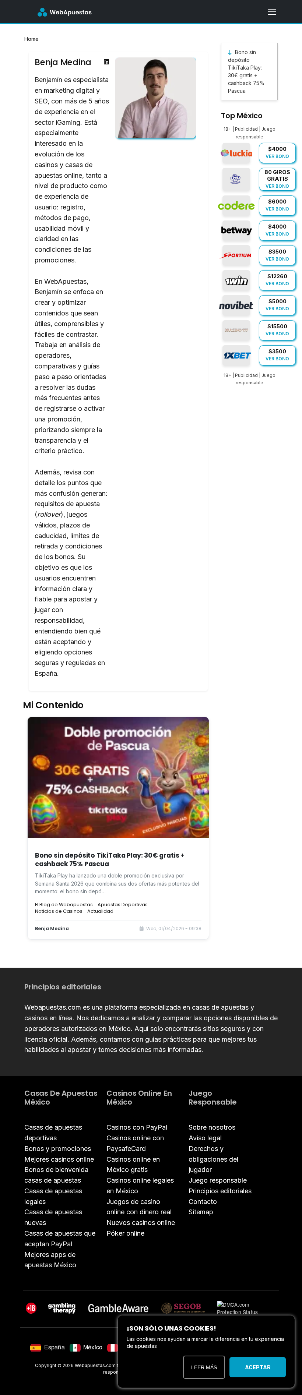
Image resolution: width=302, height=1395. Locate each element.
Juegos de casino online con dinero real (139, 1207)
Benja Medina (52, 928)
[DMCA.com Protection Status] (246, 1308)
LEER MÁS (204, 1367)
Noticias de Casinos (58, 911)
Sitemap (201, 1212)
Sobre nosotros (212, 1127)
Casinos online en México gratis (133, 1164)
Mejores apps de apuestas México (50, 1260)
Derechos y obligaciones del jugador (213, 1159)
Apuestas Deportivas (123, 904)
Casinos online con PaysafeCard (135, 1143)
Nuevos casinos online (140, 1222)
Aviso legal (205, 1138)
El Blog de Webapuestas (64, 904)
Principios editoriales (220, 1191)
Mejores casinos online (59, 1159)
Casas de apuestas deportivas (53, 1132)
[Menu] (271, 11)
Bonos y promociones (57, 1148)
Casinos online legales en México (140, 1185)
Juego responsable (218, 1180)
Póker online (125, 1233)
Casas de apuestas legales (53, 1196)
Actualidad (100, 911)
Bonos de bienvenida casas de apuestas (56, 1175)
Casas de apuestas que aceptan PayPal (59, 1238)
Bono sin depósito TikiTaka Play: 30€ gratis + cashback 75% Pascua (246, 71)
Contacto (203, 1201)
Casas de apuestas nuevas (53, 1217)
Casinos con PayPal (136, 1127)
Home (31, 39)
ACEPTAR (258, 1367)
